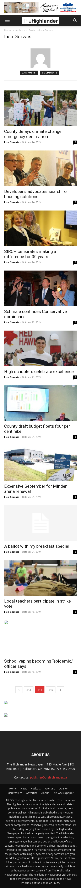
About (45, 793)
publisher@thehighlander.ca (48, 777)
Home (7, 30)
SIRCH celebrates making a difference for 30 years (30, 254)
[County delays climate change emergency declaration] (40, 108)
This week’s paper (63, 793)
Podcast (35, 788)
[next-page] (60, 689)
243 (29, 690)
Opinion (63, 788)
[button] (7, 20)
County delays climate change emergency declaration (32, 134)
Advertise (31, 793)
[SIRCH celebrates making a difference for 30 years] (40, 228)
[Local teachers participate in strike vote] (40, 578)
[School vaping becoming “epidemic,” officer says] (40, 638)
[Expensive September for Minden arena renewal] (40, 463)
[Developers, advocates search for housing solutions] (40, 168)
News (24, 788)
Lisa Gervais (11, 142)
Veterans (49, 788)
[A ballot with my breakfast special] (40, 523)
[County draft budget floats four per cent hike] (40, 403)
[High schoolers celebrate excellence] (40, 348)
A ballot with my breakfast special (36, 546)
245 (51, 690)
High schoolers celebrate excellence (39, 371)
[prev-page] (18, 689)
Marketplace (15, 793)
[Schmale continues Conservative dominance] (40, 288)
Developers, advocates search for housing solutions (36, 194)
